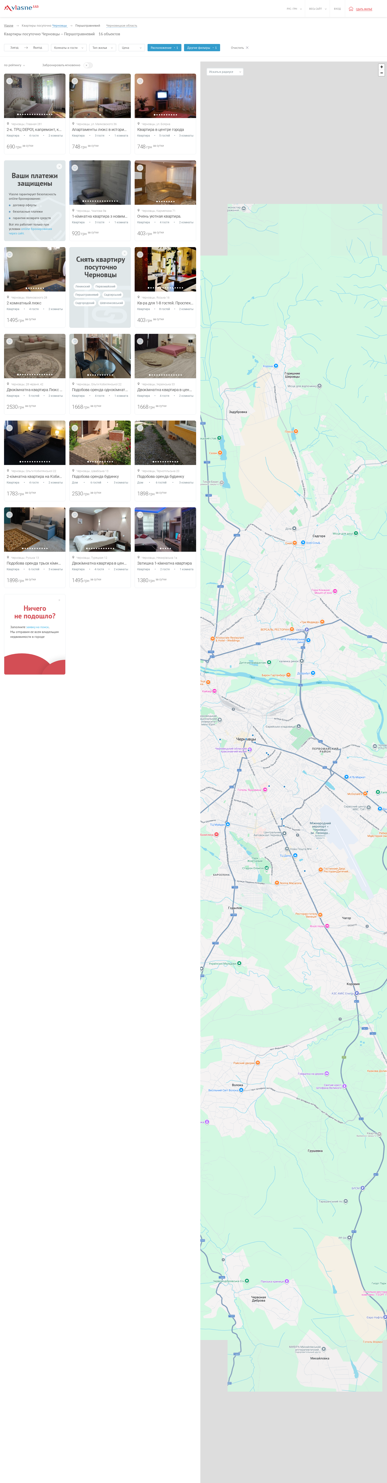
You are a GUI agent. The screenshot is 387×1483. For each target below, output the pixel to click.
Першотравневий (86, 294)
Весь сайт (315, 8)
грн (18, 147)
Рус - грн (292, 8)
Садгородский (84, 303)
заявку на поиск (37, 627)
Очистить (237, 48)
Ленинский (82, 286)
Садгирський (112, 294)
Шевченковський (111, 303)
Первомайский (105, 286)
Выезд (37, 47)
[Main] (21, 8)
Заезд (14, 47)
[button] (382, 67)
